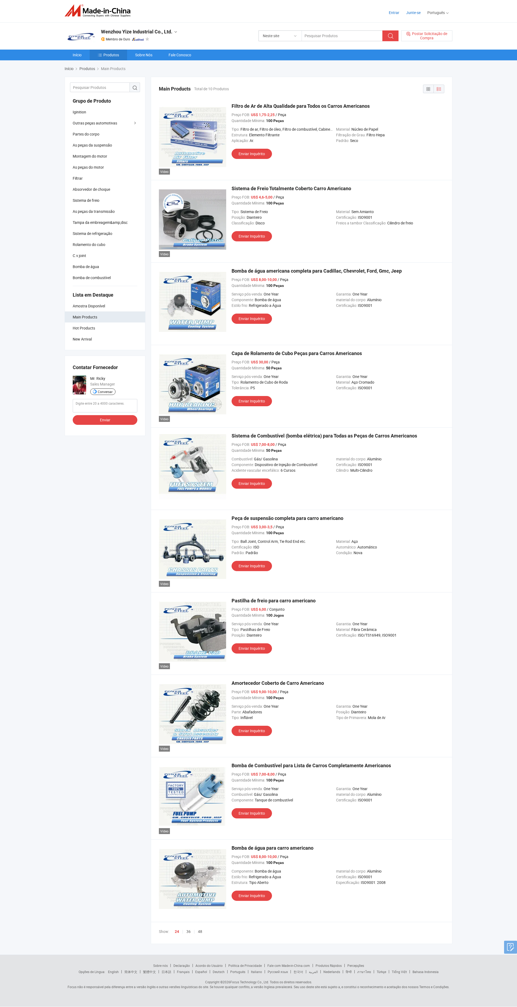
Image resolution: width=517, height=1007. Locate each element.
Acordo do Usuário (209, 965)
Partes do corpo (86, 134)
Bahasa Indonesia (426, 972)
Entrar (394, 12)
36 (188, 931)
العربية (313, 972)
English (113, 972)
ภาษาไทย (364, 972)
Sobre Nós (143, 54)
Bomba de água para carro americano (272, 848)
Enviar (105, 419)
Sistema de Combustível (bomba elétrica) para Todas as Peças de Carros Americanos (324, 436)
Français (183, 972)
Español (201, 972)
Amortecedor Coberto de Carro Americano (278, 683)
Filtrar (78, 178)
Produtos (111, 54)
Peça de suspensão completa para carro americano (287, 518)
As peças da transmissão (94, 211)
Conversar (105, 392)
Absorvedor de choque (91, 189)
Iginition (79, 111)
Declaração (181, 965)
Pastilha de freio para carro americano (274, 600)
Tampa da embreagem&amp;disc (100, 222)
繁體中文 (149, 972)
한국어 (298, 972)
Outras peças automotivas (95, 123)
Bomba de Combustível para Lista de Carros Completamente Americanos (311, 765)
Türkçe (381, 972)
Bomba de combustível (92, 277)
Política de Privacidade (245, 965)
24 (177, 931)
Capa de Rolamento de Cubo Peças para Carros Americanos (297, 353)
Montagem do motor (90, 156)
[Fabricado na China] (99, 10)
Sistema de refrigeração (92, 233)
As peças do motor (88, 167)
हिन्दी (349, 972)
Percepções (355, 965)
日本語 (166, 972)
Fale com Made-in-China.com (288, 965)
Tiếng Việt (399, 972)
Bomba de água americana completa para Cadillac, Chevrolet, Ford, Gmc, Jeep (317, 271)
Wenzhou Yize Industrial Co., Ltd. (136, 31)
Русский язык (278, 972)
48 (200, 931)
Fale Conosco (180, 54)
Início (77, 54)
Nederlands (331, 972)
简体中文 (130, 972)
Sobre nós (160, 965)
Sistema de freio (86, 200)
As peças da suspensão (92, 145)
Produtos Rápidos (329, 965)
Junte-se (413, 12)
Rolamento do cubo (89, 244)
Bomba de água (86, 266)
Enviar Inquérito (252, 153)
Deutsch (219, 972)
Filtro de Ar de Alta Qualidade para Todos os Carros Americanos (301, 106)
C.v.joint (79, 255)
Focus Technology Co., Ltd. (249, 982)
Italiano (256, 972)
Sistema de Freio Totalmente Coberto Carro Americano (291, 188)
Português (237, 972)
